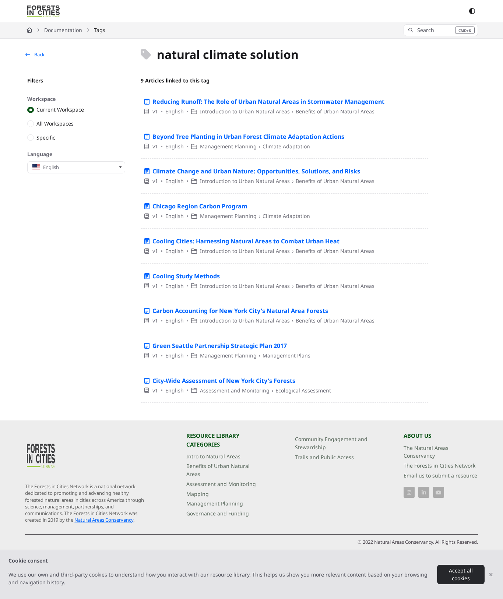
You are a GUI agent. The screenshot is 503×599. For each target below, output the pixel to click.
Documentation (63, 30)
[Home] (43, 11)
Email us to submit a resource (440, 475)
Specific (45, 137)
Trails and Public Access (324, 457)
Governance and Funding (217, 513)
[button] (441, 30)
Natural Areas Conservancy (103, 520)
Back (39, 54)
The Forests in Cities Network (439, 465)
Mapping (197, 493)
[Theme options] (472, 11)
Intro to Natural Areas (213, 456)
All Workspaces (55, 123)
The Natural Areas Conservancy (426, 451)
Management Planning (214, 503)
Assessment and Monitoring (221, 483)
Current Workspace (60, 109)
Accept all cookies (461, 574)
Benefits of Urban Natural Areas (218, 470)
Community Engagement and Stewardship (331, 443)
